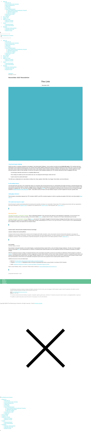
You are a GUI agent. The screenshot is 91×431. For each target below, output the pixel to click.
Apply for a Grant (6, 19)
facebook (4, 280)
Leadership (7, 6)
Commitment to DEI (9, 14)
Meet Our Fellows (11, 12)
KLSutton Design (38, 303)
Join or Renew (6, 16)
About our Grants (9, 20)
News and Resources (10, 5)
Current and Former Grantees (12, 4)
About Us (5, 1)
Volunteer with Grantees (10, 28)
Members (5, 26)
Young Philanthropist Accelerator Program (17, 10)
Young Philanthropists (10, 9)
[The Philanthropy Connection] (7, 35)
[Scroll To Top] (0, 430)
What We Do (8, 2)
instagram (4, 283)
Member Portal (8, 30)
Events (4, 23)
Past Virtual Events (9, 25)
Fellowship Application (12, 11)
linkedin (4, 282)
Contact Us (7, 15)
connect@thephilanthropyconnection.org (20, 292)
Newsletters (10, 73)
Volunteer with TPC (9, 29)
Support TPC (5, 18)
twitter (3, 279)
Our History (8, 7)
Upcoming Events (9, 24)
